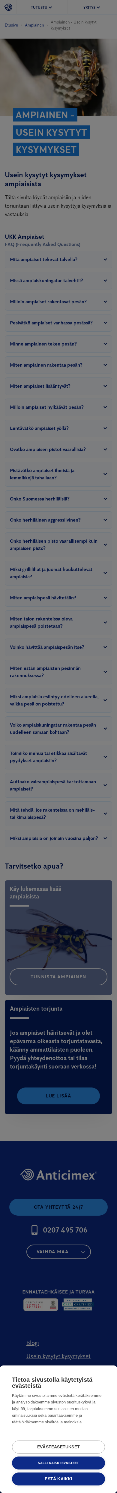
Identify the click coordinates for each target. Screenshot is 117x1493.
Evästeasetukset (58, 1447)
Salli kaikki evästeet (58, 1463)
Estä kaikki (58, 1479)
